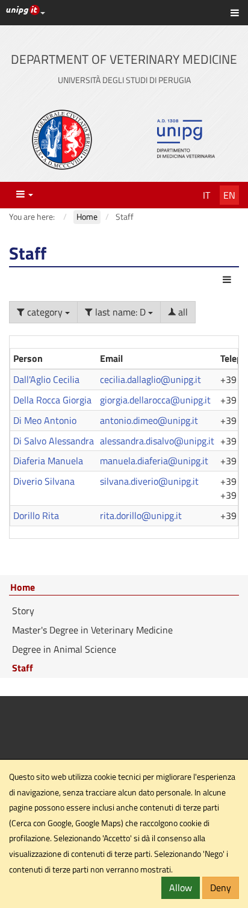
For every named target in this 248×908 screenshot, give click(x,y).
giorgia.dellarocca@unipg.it (155, 400)
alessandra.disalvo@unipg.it (157, 441)
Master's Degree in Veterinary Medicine (92, 630)
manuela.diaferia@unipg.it (154, 460)
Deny (220, 887)
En (229, 195)
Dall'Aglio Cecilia (46, 379)
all (182, 312)
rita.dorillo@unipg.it (141, 515)
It (206, 195)
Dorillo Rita (36, 515)
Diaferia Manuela (48, 460)
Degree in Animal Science (64, 649)
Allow (180, 887)
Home (22, 587)
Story (23, 610)
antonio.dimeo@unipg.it (149, 420)
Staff (22, 668)
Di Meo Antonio (44, 420)
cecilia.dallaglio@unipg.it (150, 379)
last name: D (120, 312)
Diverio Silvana (44, 481)
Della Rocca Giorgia (52, 400)
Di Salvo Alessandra (53, 441)
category (45, 312)
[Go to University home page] (62, 140)
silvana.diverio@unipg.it (149, 481)
